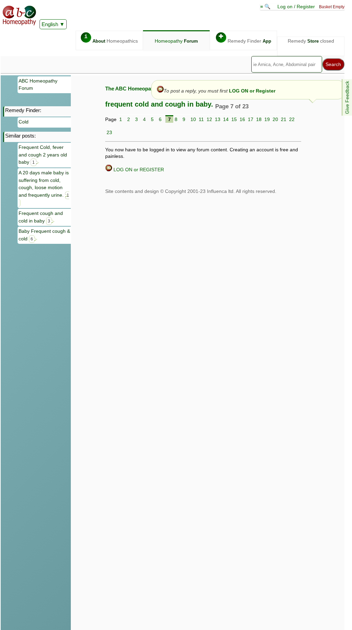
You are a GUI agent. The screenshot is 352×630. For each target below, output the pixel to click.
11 (201, 119)
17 (250, 119)
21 (283, 119)
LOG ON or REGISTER (138, 169)
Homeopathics (111, 39)
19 (267, 119)
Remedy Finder (245, 39)
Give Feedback (347, 97)
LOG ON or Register (252, 91)
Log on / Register (296, 6)
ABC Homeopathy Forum (38, 84)
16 (242, 119)
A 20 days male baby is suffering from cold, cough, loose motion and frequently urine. (44, 184)
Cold (24, 121)
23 (109, 132)
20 (275, 119)
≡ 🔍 (266, 6)
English (50, 24)
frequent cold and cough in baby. (159, 104)
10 (193, 119)
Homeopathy (176, 41)
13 (217, 119)
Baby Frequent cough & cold (44, 234)
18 (259, 119)
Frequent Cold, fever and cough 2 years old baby (43, 154)
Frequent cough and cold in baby (41, 217)
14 (226, 119)
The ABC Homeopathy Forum (140, 88)
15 (234, 119)
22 (292, 119)
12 (209, 119)
